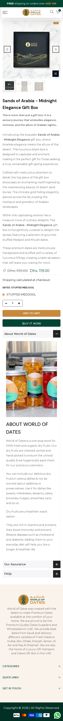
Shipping (9, 280)
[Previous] (7, 49)
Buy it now (31, 323)
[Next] (55, 49)
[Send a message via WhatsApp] (57, 715)
